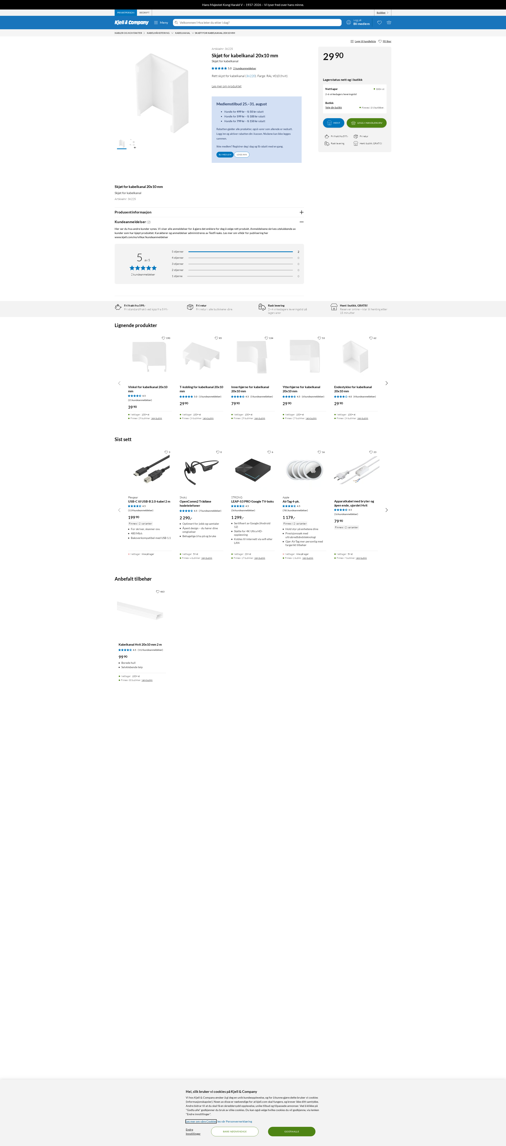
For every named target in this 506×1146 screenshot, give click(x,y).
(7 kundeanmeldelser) (210, 510)
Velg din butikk (333, 107)
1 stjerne (177, 276)
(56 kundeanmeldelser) (243, 510)
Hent (336, 122)
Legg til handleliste (365, 41)
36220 (250, 76)
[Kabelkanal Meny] (193, 33)
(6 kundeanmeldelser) (313, 396)
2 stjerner (178, 270)
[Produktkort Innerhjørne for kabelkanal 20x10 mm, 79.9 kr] (253, 356)
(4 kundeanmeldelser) (364, 396)
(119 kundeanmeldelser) (140, 510)
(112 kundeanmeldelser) (150, 649)
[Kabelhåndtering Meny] (172, 33)
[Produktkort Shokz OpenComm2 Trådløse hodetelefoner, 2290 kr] (201, 470)
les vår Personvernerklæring (234, 1121)
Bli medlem (225, 154)
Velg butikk (156, 418)
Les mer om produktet (227, 86)
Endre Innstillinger (193, 1131)
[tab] (126, 12)
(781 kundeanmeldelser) (295, 510)
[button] (121, 144)
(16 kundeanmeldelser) (346, 514)
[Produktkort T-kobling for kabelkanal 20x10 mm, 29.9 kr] (201, 356)
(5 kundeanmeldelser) (261, 396)
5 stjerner (178, 251)
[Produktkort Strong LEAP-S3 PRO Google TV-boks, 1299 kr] (253, 470)
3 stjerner (178, 263)
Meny (164, 22)
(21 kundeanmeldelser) (140, 400)
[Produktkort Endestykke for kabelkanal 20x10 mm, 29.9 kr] (356, 356)
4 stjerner (178, 257)
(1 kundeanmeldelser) (210, 396)
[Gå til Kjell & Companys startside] (133, 22)
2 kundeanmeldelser (244, 68)
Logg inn (242, 154)
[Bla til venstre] (119, 383)
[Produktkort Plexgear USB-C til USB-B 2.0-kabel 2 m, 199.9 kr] (149, 470)
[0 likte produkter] (379, 22)
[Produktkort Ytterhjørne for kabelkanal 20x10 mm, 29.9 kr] (304, 356)
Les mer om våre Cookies (201, 1121)
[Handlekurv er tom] (389, 22)
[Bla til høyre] (386, 383)
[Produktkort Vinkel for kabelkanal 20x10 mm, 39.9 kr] (149, 356)
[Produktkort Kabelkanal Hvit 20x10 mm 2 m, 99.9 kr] (142, 611)
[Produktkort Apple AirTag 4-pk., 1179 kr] (304, 470)
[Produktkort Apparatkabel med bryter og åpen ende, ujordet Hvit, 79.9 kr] (356, 470)
